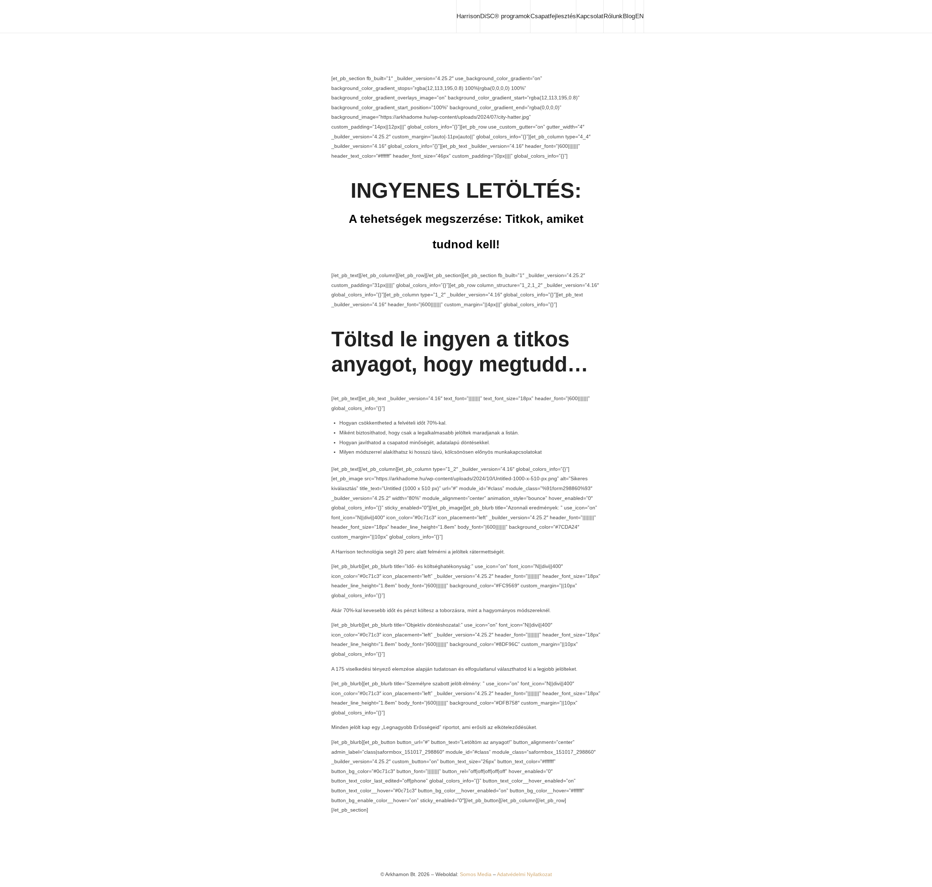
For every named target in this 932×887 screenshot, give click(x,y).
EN (639, 16)
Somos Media (476, 874)
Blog (629, 16)
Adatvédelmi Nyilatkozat (524, 874)
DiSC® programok (505, 16)
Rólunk (613, 16)
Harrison (468, 16)
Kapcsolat (589, 16)
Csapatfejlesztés (553, 16)
